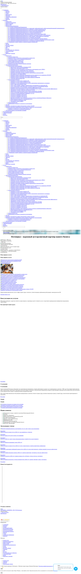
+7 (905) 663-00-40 (4, 5)
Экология (8, 46)
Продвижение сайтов (11, 567)
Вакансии (8, 19)
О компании (6, 10)
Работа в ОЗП (9, 24)
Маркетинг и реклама (10, 53)
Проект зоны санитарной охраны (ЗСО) (19, 68)
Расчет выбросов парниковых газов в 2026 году (11, 443)
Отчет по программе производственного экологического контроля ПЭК (26, 92)
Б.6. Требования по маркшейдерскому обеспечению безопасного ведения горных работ (27, 34)
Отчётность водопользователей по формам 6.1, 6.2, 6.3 (22, 93)
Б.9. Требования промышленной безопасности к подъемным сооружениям (24, 37)
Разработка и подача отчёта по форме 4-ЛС (20, 80)
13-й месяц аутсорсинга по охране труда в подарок (11, 405)
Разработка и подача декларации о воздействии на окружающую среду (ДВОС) (28, 69)
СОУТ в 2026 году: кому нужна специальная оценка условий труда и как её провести (19, 440)
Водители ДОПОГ (10, 45)
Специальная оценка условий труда (16, 60)
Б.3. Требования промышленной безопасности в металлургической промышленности (26, 30)
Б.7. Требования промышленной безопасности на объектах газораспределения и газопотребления (29, 35)
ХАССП (7, 104)
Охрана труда (8, 21)
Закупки (7, 44)
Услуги (5, 54)
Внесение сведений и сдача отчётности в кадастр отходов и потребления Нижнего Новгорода (31, 97)
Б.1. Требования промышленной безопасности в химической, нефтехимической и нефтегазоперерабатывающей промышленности (36, 28)
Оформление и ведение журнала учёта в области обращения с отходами (26, 91)
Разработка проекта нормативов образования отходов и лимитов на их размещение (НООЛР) (31, 75)
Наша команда (9, 14)
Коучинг (7, 48)
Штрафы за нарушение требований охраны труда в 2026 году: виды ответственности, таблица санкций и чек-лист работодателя (28, 450)
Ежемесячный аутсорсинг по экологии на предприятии (20, 103)
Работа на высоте (9, 23)
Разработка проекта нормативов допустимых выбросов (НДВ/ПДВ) (25, 77)
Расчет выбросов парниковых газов (18, 100)
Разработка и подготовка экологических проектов (11, 287)
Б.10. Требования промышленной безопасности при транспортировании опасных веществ (27, 38)
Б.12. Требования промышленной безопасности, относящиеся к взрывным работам (26, 40)
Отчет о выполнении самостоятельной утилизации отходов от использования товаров (29, 86)
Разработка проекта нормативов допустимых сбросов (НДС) (24, 76)
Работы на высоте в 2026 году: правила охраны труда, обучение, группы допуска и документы (21, 457)
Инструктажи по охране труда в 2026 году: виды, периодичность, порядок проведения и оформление (22, 447)
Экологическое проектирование (15, 66)
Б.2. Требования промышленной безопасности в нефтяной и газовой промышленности (27, 29)
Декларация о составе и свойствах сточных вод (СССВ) (23, 89)
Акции (4, 113)
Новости (7, 12)
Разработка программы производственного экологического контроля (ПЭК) (27, 72)
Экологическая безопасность (12, 64)
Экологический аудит (12, 102)
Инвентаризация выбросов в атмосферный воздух (21, 99)
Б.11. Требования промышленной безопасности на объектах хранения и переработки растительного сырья (31, 39)
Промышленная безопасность (12, 26)
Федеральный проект (7, 111)
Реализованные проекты (8, 531)
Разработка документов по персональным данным (11, 290)
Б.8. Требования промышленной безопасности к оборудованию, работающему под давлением (28, 36)
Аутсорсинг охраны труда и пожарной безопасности (19, 59)
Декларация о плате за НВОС (17, 101)
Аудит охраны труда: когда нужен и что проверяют (12, 436)
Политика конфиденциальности (46, 566)
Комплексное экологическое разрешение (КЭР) (21, 67)
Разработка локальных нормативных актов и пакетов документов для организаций (24, 107)
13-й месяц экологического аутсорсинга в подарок (11, 407)
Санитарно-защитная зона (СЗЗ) (17, 78)
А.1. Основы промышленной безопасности (17, 27)
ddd (1, 568)
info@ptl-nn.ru (3, 4)
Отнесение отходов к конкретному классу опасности (22, 70)
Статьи (7, 13)
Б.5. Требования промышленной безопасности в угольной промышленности (24, 32)
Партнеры (8, 15)
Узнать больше (6, 232)
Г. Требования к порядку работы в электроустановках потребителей (22, 42)
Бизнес (7, 52)
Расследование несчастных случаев (15, 62)
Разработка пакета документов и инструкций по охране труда (21, 58)
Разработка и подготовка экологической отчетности (12, 285)
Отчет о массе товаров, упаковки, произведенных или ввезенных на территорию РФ (29, 85)
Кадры (7, 43)
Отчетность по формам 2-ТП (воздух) (19, 95)
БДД (6, 47)
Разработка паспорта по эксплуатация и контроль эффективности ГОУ (26, 87)
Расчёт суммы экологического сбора (18, 84)
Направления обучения (8, 529)
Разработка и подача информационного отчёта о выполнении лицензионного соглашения (30, 83)
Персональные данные (8, 564)
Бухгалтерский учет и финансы (12, 50)
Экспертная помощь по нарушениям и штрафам (16, 110)
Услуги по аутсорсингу (8, 530)
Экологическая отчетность (14, 79)
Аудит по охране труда (13, 56)
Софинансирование (7, 112)
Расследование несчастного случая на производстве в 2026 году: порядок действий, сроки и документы (23, 460)
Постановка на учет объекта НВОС (18, 73)
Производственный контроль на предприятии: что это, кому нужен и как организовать (19, 429)
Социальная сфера (9, 51)
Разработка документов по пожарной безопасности (19, 109)
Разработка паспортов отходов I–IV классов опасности (22, 71)
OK (1, 572)
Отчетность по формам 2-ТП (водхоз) (19, 94)
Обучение (5, 20)
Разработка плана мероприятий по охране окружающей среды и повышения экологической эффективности (34, 88)
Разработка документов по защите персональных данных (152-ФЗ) (20, 105)
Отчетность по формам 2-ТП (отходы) (19, 96)
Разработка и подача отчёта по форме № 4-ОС (20, 81)
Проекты (7, 11)
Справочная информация (11, 16)
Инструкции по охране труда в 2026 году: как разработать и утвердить (16, 433)
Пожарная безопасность (11, 22)
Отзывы (7, 18)
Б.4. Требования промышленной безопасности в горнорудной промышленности (25, 31)
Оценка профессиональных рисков (15, 61)
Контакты (5, 115)
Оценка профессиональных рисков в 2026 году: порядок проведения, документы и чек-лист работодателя (23, 453)
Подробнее (3, 431)
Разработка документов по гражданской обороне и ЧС (20, 108)
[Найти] (3, 228)
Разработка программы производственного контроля (19, 63)
